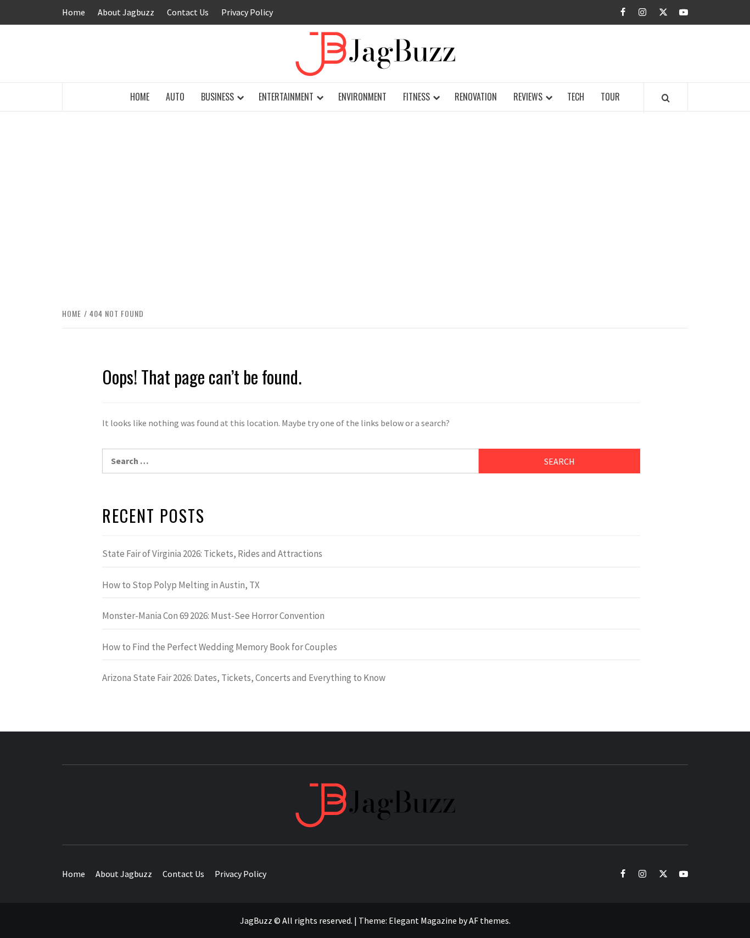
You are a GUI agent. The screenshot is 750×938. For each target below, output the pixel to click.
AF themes (489, 920)
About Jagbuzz (126, 12)
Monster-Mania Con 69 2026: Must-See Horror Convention (213, 616)
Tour (610, 96)
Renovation (476, 96)
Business (217, 96)
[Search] (666, 97)
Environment (362, 96)
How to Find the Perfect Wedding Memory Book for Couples (219, 647)
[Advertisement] (375, 207)
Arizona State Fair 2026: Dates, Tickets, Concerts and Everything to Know (243, 678)
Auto (175, 96)
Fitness (416, 96)
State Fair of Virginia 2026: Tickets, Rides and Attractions (212, 554)
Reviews (527, 96)
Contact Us (188, 12)
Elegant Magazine (423, 920)
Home (73, 12)
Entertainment (286, 96)
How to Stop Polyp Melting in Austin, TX (181, 585)
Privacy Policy (247, 12)
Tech (575, 96)
